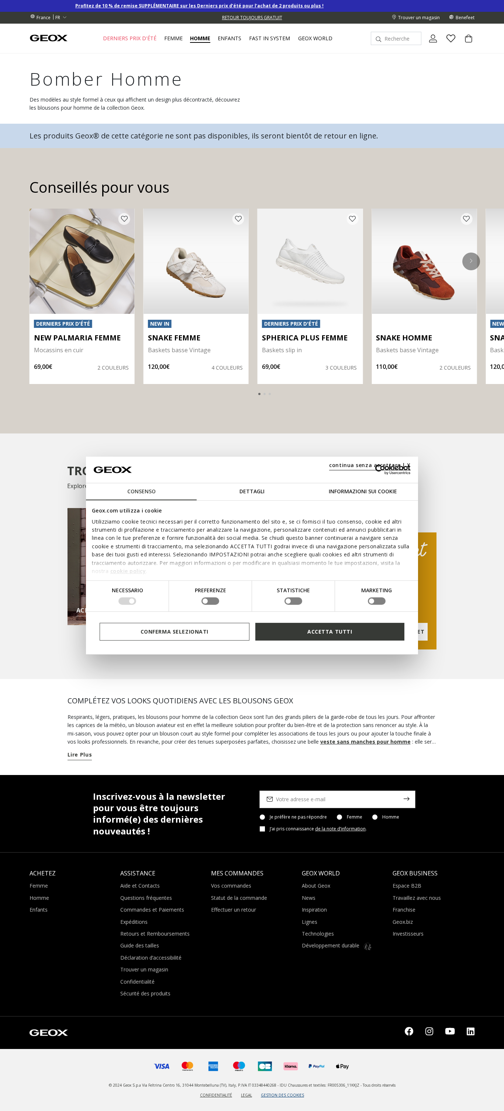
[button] (471, 261)
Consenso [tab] (141, 491)
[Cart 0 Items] (465, 44)
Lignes (309, 921)
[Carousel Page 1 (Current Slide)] (259, 394)
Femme (354, 817)
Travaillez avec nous (417, 897)
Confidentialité (137, 981)
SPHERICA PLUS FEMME (305, 338)
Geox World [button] (315, 38)
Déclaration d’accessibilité (151, 957)
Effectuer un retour (233, 909)
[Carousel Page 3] (270, 394)
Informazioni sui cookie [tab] (363, 491)
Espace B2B (407, 885)
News (308, 897)
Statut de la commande (239, 897)
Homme (390, 817)
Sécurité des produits (145, 993)
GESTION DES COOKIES (282, 1095)
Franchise (404, 909)
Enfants (39, 909)
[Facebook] (409, 1033)
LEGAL (246, 1095)
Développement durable (331, 945)
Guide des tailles (139, 945)
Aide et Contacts (140, 885)
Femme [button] (173, 38)
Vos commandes (231, 885)
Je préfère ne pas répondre (298, 817)
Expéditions (134, 921)
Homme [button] (200, 38)
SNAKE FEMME (174, 338)
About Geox (316, 885)
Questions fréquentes (146, 897)
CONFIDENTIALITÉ (216, 1095)
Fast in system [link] (269, 38)
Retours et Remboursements (155, 933)
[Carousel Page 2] (264, 394)
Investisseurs (408, 933)
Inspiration (314, 909)
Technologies (318, 933)
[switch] (210, 601)
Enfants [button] (229, 38)
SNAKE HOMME (404, 338)
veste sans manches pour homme (365, 741)
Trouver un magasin (144, 969)
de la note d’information (340, 829)
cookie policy (128, 571)
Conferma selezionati (174, 631)
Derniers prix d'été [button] (129, 38)
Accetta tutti (329, 631)
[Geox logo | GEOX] (49, 1032)
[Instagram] (429, 1033)
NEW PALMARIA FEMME (77, 338)
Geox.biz (403, 921)
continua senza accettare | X (370, 465)
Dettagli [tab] (252, 491)
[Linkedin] (470, 1033)
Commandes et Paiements (152, 909)
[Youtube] (450, 1033)
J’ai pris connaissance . (318, 829)
